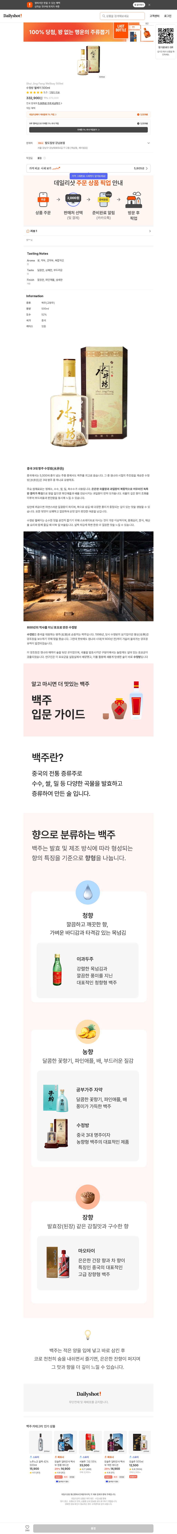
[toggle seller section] (149, 143)
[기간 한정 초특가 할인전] (88, 32)
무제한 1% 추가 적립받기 (87, 130)
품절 (93, 1528)
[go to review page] (150, 231)
